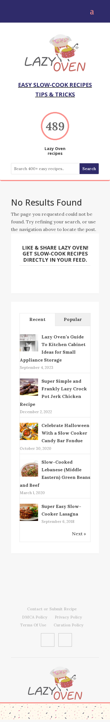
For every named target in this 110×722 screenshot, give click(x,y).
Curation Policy (68, 625)
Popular (73, 319)
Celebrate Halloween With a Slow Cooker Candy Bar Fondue (65, 432)
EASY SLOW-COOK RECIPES (55, 85)
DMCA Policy (34, 617)
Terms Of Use (33, 625)
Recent (37, 319)
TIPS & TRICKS (55, 94)
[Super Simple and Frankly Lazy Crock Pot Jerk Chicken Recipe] (29, 395)
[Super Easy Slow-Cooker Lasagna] (29, 520)
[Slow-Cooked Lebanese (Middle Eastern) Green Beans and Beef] (29, 476)
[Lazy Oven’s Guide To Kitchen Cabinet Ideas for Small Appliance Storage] (29, 351)
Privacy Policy (68, 617)
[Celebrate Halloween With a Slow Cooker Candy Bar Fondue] (29, 439)
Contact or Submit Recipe (52, 608)
